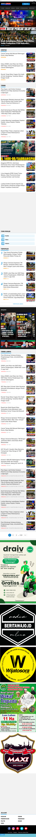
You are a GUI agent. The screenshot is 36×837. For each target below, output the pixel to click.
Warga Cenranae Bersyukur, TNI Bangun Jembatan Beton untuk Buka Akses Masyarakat (13, 285)
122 (21, 535)
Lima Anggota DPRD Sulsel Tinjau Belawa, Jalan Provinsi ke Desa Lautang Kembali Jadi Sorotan (11, 175)
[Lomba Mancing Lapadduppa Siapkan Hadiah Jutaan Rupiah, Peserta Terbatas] (30, 505)
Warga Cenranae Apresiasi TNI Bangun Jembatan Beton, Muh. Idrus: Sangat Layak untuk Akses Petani (13, 264)
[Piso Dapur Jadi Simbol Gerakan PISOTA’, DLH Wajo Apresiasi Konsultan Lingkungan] (30, 473)
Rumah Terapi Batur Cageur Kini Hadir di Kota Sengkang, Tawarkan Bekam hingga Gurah (12, 76)
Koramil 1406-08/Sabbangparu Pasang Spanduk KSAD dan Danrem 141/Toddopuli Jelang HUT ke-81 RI (13, 461)
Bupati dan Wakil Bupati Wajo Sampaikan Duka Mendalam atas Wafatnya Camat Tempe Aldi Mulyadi (12, 409)
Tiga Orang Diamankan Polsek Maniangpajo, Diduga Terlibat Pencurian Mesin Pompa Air (12, 254)
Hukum (17, 8)
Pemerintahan (5, 818)
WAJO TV (26, 3)
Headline (3, 816)
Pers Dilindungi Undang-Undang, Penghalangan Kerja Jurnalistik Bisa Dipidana (12, 357)
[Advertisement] (18, 211)
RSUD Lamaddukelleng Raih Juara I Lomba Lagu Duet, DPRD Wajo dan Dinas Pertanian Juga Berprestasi (14, 295)
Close (2, 834)
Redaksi (15, 832)
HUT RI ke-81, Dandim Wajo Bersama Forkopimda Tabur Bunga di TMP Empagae (12, 451)
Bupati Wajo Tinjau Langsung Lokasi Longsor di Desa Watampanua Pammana (12, 132)
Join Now (10, 832)
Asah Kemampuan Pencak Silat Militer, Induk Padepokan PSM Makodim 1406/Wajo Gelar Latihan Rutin (13, 111)
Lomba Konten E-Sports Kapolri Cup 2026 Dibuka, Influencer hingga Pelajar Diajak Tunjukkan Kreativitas (13, 185)
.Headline (7, 8)
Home (2, 8)
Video (6, 239)
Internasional (24, 8)
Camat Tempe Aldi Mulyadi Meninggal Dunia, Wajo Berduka (12, 54)
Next (25, 535)
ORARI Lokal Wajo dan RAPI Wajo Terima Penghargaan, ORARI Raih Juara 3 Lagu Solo (13, 275)
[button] (29, 28)
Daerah (13, 8)
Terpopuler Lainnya (18, 304)
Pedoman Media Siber (23, 832)
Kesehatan (31, 8)
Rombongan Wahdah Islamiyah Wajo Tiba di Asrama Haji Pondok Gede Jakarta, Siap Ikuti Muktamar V (12, 101)
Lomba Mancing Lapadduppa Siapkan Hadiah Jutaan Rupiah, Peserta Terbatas (17, 43)
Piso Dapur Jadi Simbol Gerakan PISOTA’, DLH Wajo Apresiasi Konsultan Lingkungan (13, 91)
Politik (7, 236)
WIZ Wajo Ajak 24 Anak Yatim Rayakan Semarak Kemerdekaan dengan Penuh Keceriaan (13, 388)
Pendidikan (21, 818)
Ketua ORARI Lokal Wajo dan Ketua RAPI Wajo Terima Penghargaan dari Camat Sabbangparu (12, 65)
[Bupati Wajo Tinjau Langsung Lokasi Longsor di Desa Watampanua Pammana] (30, 515)
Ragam (3, 45)
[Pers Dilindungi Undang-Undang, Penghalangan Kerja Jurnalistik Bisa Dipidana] (30, 525)
